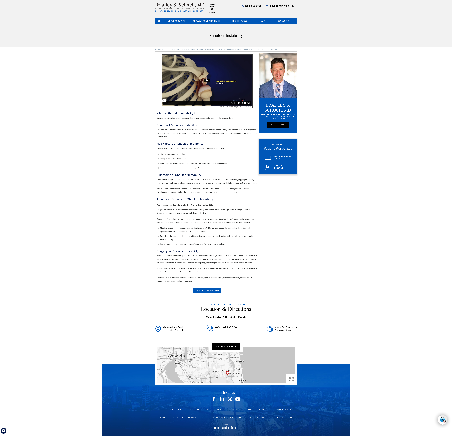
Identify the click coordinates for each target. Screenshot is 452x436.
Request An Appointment (283, 6)
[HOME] (158, 21)
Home (160, 409)
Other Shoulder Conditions (207, 290)
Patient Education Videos (282, 157)
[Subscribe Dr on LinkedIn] (222, 399)
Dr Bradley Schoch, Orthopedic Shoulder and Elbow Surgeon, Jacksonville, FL (185, 49)
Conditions (257, 49)
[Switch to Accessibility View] (3, 431)
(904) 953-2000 (253, 6)
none (442, 420)
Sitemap (220, 409)
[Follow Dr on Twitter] (230, 399)
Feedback (233, 409)
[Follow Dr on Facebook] (214, 399)
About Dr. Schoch (278, 125)
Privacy (208, 409)
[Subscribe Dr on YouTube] (238, 399)
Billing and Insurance (279, 167)
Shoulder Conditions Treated (230, 49)
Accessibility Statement (283, 409)
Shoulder (247, 49)
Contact (263, 409)
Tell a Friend (248, 409)
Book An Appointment (226, 347)
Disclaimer (194, 409)
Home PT (262, 21)
